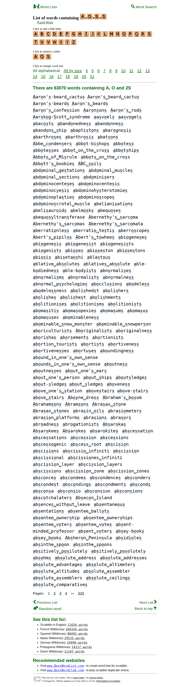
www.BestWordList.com (65, 666)
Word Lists (48, 7)
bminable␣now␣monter (63, 324)
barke (74, 431)
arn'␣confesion (56, 110)
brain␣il (88, 410)
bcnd (140, 484)
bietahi (69, 257)
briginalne (134, 330)
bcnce (44, 477)
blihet (73, 297)
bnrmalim (48, 277)
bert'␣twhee (95, 237)
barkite (104, 431)
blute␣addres (75, 557)
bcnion (97, 491)
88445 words (77, 633)
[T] (36, 43)
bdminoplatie (53, 197)
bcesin (83, 437)
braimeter (125, 410)
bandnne (109, 123)
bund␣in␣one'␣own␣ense (65, 357)
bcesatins (50, 437)
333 (81, 593)
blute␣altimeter (110, 564)
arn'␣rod (126, 110)
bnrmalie (115, 270)
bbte (123, 143)
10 (123, 70)
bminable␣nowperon (123, 324)
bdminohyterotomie (100, 190)
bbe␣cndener (52, 143)
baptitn (84, 130)
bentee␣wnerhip (56, 517)
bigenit (47, 250)
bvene (118, 384)
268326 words (77, 629)
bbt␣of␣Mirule (55, 157)
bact (43, 123)
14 (35, 76)
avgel (130, 117)
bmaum (111, 310)
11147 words (74, 651)
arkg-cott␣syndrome (61, 117)
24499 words (77, 642)
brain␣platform (56, 417)
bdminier (98, 177)
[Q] (137, 35)
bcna (43, 491)
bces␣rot (85, 444)
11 (131, 70)
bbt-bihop (92, 143)
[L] (105, 35)
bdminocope (96, 197)
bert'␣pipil (52, 237)
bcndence (105, 477)
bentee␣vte (94, 524)
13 (147, 70)
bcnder (137, 477)
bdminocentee (53, 183)
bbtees (46, 150)
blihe (44, 297)
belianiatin (113, 203)
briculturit (52, 330)
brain (95, 417)
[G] (74, 35)
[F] (67, 35)
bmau (137, 310)
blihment (105, 297)
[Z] (74, 43)
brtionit (107, 337)
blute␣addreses (123, 557)
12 (139, 70)
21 (92, 76)
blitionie (50, 304)
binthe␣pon (51, 544)
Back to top (144, 609)
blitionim (87, 304)
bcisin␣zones (128, 471)
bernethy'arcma (113, 217)
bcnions (128, 491)
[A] (36, 35)
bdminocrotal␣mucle (61, 203)
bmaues (46, 317)
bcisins (47, 471)
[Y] (67, 43)
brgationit (81, 424)
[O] (124, 35)
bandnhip (50, 130)
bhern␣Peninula (88, 537)
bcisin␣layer (53, 464)
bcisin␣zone (84, 471)
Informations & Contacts (108, 681)
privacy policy (96, 677)
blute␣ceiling (108, 577)
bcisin (126, 451)
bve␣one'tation (57, 390)
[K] (99, 35)
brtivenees (51, 350)
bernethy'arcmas (59, 223)
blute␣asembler (106, 571)
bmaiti (46, 310)
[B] (42, 35)
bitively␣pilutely (60, 551)
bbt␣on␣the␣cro (86, 150)
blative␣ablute (56, 263)
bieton (100, 250)
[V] (48, 43)
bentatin (48, 511)
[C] (48, 35)
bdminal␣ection (56, 177)
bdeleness (50, 290)
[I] (86, 35)
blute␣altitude (56, 571)
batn (107, 137)
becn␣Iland (94, 497)
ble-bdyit (79, 270)
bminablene (81, 317)
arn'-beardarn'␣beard (70, 103)
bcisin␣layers (100, 464)
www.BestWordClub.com (65, 670)
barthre (47, 137)
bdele (137, 284)
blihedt (84, 290)
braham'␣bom (122, 397)
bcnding (77, 484)
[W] (55, 43)
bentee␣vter (52, 524)
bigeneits (117, 243)
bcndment (110, 484)
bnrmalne (118, 277)
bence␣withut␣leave (61, 504)
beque (109, 210)
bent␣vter (95, 531)
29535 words (74, 638)
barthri (79, 137)
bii (42, 257)
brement (74, 337)
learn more (78, 677)
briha (44, 337)
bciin (117, 444)
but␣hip (97, 377)
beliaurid (50, 210)
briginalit (94, 330)
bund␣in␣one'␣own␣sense (66, 364)
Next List (146, 602)
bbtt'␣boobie (53, 163)
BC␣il (89, 163)
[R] (143, 35)
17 (59, 76)
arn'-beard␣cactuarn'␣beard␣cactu (86, 96)
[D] (55, 35)
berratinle (51, 230)
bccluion (106, 284)
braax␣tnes (51, 410)
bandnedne (74, 123)
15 (43, 76)
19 (76, 76)
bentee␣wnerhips (108, 517)
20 (84, 76)
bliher (116, 290)
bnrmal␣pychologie (60, 284)
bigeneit (80, 243)
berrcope (133, 230)
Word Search (146, 7)
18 (67, 76)
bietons (131, 250)
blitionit (125, 304)
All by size (73, 70)
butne (115, 364)
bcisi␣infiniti (86, 451)
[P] (130, 35)
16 (51, 76)
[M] (112, 35)
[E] (61, 35)
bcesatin (137, 431)
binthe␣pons (92, 544)
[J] (93, 35)
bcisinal (48, 457)
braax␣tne (109, 404)
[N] (118, 35)
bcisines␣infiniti (95, 457)
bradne (46, 424)
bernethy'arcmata (116, 223)
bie (74, 250)
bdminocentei (99, 183)
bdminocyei (51, 190)
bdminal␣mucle (111, 170)
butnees (47, 370)
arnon (95, 110)
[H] (80, 35)
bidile (129, 537)
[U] (42, 43)
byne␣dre (83, 397)
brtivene (123, 344)
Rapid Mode (45, 22)
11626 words (78, 625)
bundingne (117, 350)
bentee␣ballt (88, 511)
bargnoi (117, 130)
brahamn (47, 404)
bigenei (47, 243)
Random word (49, 609)
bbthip (126, 150)
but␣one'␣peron (56, 377)
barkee (46, 431)
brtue (84, 350)
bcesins (114, 437)
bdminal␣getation (59, 170)
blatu (98, 257)
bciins (46, 451)
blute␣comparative (60, 584)
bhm (42, 557)
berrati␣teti (93, 230)
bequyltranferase (59, 217)
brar (120, 417)
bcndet (46, 484)
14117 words (82, 647)
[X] (61, 43)
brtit (92, 344)
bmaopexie (79, 310)
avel (104, 117)
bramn (77, 404)
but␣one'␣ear (86, 370)
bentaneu (109, 504)
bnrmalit (83, 277)
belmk (82, 210)
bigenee (132, 237)
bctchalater (52, 497)
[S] (149, 35)
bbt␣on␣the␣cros (105, 157)
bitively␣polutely (118, 551)
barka (114, 424)
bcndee (73, 477)
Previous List (46, 602)
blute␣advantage (57, 564)
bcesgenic (50, 444)
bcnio (69, 491)
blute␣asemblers (57, 577)
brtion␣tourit (55, 344)
